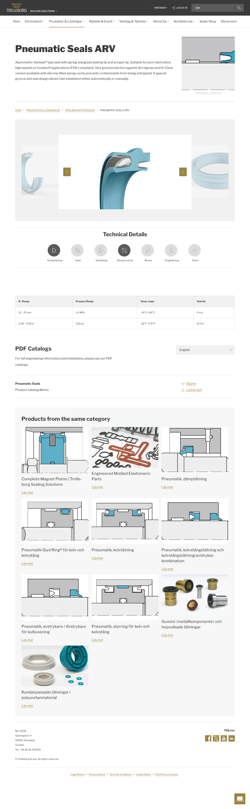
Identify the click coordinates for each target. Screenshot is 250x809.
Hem (18, 110)
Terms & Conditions (121, 774)
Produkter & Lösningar (43, 110)
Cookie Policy (143, 774)
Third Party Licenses (166, 774)
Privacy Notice (97, 774)
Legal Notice (78, 774)
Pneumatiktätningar (80, 110)
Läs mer (27, 492)
